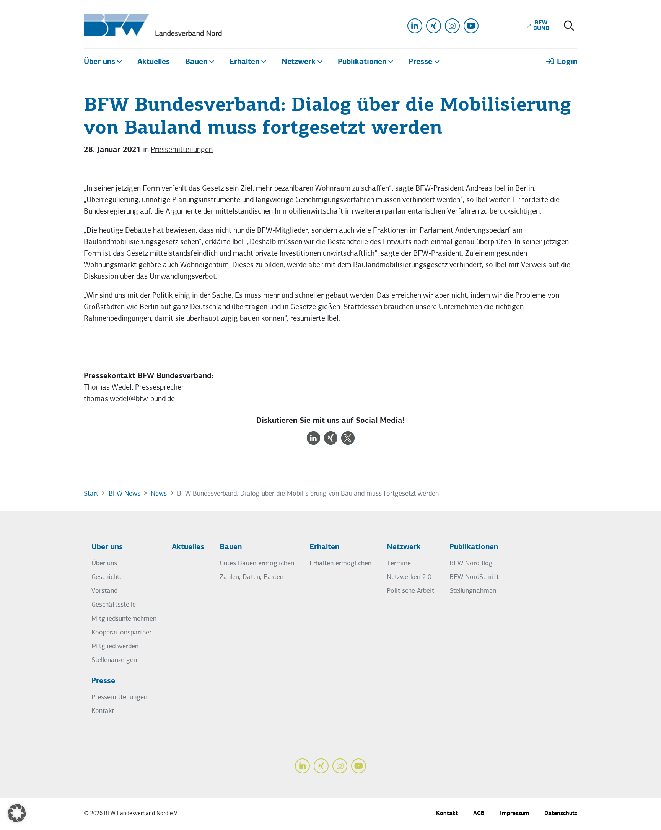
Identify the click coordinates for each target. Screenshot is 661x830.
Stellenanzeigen (114, 660)
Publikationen (473, 547)
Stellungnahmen (472, 591)
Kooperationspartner (121, 632)
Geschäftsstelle (113, 605)
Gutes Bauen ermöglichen (257, 563)
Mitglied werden (114, 646)
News (159, 494)
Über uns (107, 547)
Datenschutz (560, 814)
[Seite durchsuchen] (569, 26)
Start (91, 494)
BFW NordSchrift (474, 577)
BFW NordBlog (471, 563)
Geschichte (107, 577)
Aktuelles (188, 547)
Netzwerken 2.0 (409, 577)
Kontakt (102, 711)
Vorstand (104, 591)
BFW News (124, 494)
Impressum (514, 814)
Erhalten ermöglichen (340, 563)
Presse (103, 681)
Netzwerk (404, 547)
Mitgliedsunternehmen (123, 619)
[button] (313, 438)
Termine (399, 563)
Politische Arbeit (410, 591)
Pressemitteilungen (182, 150)
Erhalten (324, 547)
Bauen (231, 547)
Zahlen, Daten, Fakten (251, 577)
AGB (479, 814)
